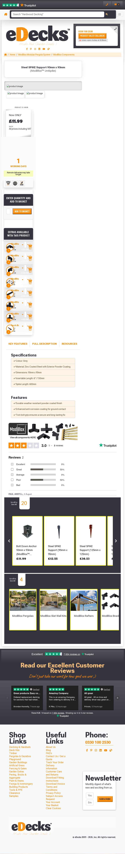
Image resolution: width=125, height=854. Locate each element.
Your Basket (52, 805)
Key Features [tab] (18, 343)
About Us (51, 747)
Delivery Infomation (51, 767)
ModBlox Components (64, 54)
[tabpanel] (97, 36)
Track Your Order (55, 762)
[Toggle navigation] (119, 14)
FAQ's (49, 753)
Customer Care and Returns (54, 773)
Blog (48, 750)
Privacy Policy (53, 793)
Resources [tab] (69, 343)
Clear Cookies (53, 808)
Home (12, 54)
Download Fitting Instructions (55, 779)
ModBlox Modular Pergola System (34, 54)
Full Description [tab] (44, 343)
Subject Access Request (54, 798)
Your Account (53, 802)
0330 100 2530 (85, 31)
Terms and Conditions (51, 788)
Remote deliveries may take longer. (18, 174)
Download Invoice (55, 783)
